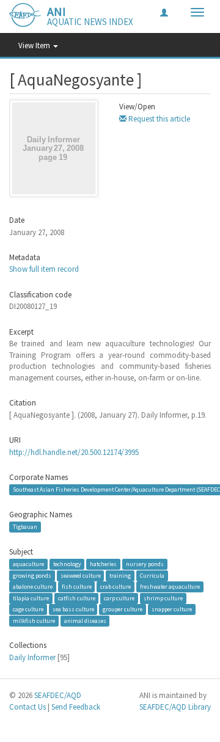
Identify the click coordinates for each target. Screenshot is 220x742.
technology (67, 564)
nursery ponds (145, 564)
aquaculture (28, 564)
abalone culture (33, 587)
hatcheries (103, 564)
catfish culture (76, 598)
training (120, 576)
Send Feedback (75, 707)
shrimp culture (163, 598)
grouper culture (122, 609)
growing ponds (32, 576)
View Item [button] (35, 45)
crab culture (115, 587)
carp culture (119, 598)
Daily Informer (32, 657)
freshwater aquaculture (170, 587)
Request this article (158, 119)
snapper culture (172, 609)
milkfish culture (34, 621)
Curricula (152, 576)
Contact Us (27, 707)
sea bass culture (73, 609)
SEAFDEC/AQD (57, 695)
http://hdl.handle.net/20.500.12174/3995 (74, 452)
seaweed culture (81, 576)
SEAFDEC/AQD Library (175, 707)
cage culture (28, 609)
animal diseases (85, 621)
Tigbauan (25, 527)
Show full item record (44, 269)
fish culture (77, 587)
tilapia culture (31, 598)
